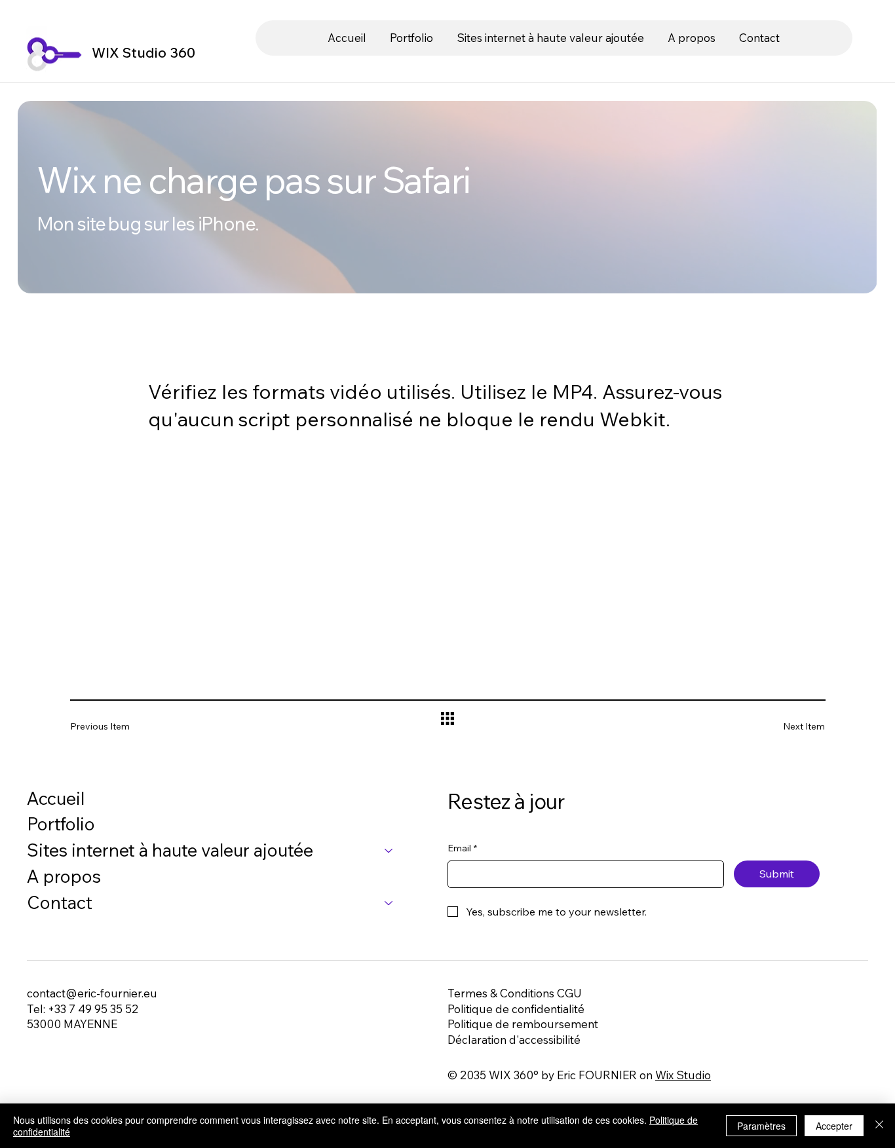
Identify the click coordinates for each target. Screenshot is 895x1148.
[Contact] (389, 903)
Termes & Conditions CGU (514, 993)
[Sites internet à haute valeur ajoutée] (389, 851)
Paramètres (761, 1125)
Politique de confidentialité (515, 1009)
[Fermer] (879, 1126)
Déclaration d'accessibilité (514, 1039)
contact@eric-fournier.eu (92, 993)
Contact (59, 902)
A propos (64, 876)
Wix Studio (683, 1075)
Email (462, 848)
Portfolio (61, 824)
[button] (550, 38)
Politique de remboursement (522, 1024)
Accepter (834, 1125)
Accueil (56, 798)
